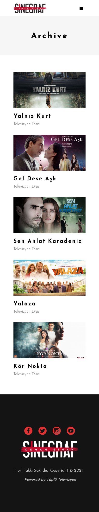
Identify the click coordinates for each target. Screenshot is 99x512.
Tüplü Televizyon (61, 480)
